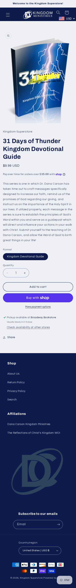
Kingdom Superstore (31, 578)
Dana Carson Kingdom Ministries (28, 424)
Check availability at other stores (28, 327)
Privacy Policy (16, 391)
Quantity (8, 265)
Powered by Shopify (54, 578)
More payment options (38, 307)
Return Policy (16, 382)
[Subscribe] (58, 524)
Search (12, 399)
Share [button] (11, 337)
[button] (8, 15)
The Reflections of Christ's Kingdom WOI (33, 432)
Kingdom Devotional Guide (25, 256)
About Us (13, 373)
